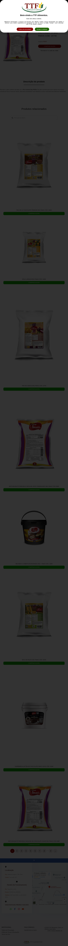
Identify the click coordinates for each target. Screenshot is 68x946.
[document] (34, 473)
